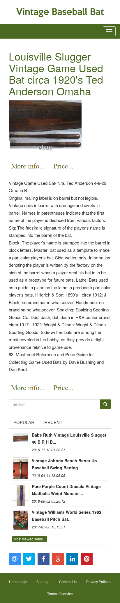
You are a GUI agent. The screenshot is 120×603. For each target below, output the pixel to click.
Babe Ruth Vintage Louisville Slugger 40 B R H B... (69, 438)
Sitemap (43, 581)
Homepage (18, 581)
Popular (23, 422)
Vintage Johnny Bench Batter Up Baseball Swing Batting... (64, 464)
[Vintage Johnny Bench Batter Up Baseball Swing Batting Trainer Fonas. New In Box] (20, 466)
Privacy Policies (98, 581)
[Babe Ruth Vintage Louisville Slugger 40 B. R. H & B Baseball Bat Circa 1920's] (20, 440)
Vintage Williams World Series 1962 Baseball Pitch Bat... (66, 515)
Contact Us (68, 581)
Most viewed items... (29, 538)
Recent (53, 422)
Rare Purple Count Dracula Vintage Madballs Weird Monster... (66, 489)
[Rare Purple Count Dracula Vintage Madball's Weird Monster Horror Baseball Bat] (20, 492)
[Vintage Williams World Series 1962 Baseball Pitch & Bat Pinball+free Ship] (20, 517)
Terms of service (60, 593)
